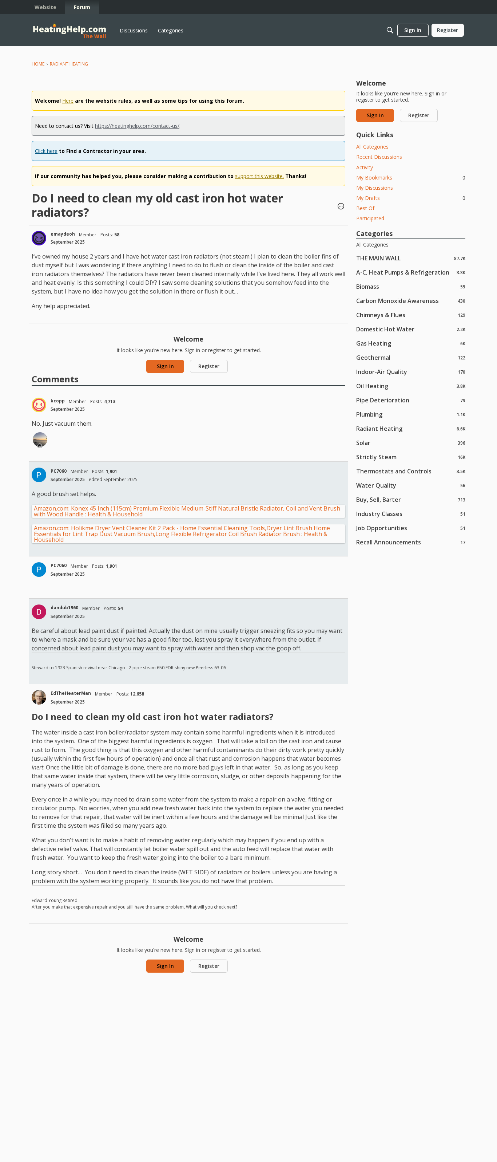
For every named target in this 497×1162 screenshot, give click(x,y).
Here (67, 100)
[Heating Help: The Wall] (69, 30)
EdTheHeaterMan (71, 693)
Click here (46, 150)
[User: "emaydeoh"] (39, 238)
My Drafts (410, 197)
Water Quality (410, 485)
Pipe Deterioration (410, 400)
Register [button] (208, 366)
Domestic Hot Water (410, 329)
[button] (341, 207)
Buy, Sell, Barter (410, 499)
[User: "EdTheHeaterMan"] (39, 697)
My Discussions (374, 187)
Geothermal (410, 357)
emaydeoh (63, 234)
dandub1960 (64, 607)
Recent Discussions (379, 156)
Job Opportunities (410, 528)
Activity (364, 167)
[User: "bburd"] (40, 439)
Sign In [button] (165, 366)
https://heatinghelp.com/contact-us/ (137, 125)
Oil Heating (410, 386)
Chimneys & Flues (410, 315)
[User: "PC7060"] (39, 475)
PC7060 (59, 471)
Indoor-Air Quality (410, 371)
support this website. (259, 176)
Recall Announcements (410, 542)
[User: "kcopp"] (39, 405)
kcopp (58, 401)
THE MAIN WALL (410, 258)
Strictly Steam (410, 457)
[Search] (390, 30)
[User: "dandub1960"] (39, 611)
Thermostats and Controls (410, 471)
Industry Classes (410, 513)
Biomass (410, 286)
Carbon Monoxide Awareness (410, 300)
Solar (410, 442)
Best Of (365, 208)
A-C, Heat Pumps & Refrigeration (410, 272)
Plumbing (410, 414)
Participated (370, 218)
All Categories (372, 146)
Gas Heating (410, 343)
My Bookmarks (410, 177)
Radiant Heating (410, 428)
